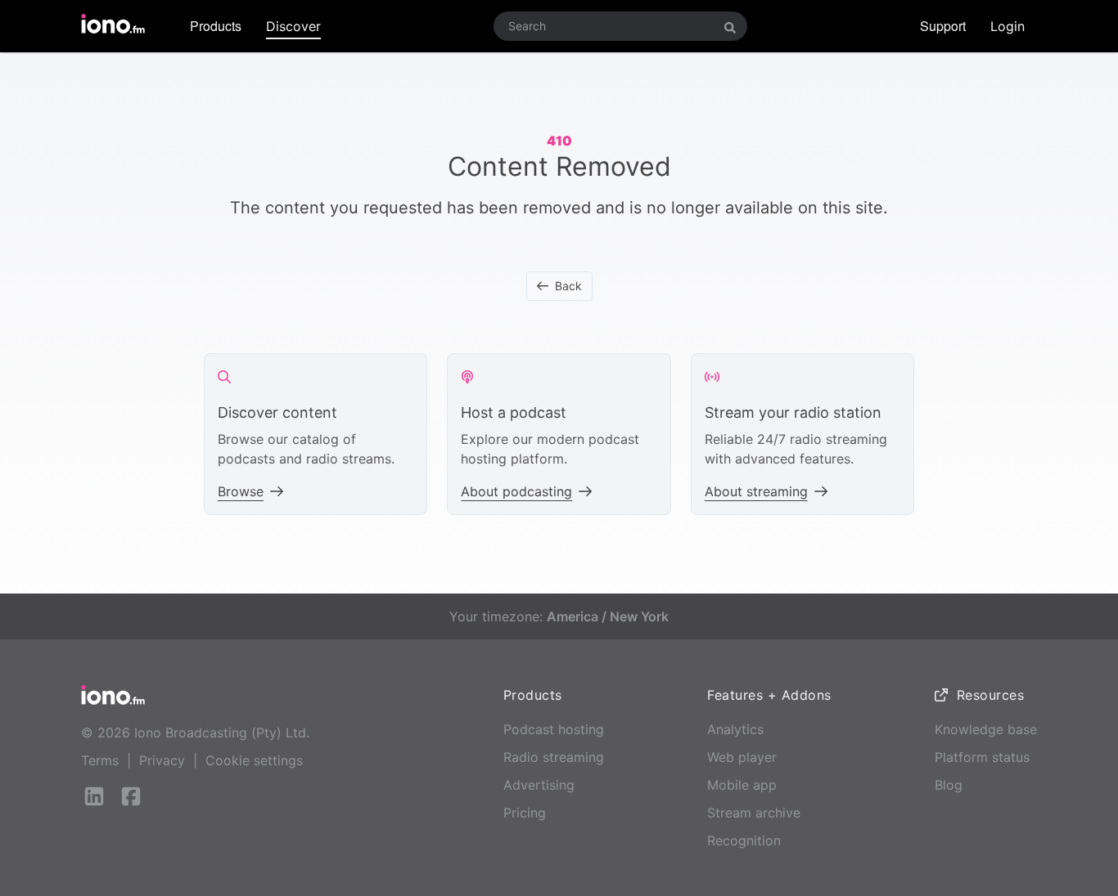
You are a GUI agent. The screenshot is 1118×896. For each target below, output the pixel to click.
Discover (293, 26)
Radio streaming (553, 757)
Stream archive (753, 812)
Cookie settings (254, 760)
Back (568, 286)
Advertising (539, 785)
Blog (948, 785)
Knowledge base (986, 729)
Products (215, 25)
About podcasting (516, 491)
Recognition (744, 840)
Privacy (162, 760)
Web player (742, 757)
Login (1007, 26)
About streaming (756, 491)
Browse (241, 491)
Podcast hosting (553, 729)
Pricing (524, 812)
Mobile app (742, 785)
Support (943, 25)
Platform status (982, 757)
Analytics (735, 729)
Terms (100, 760)
